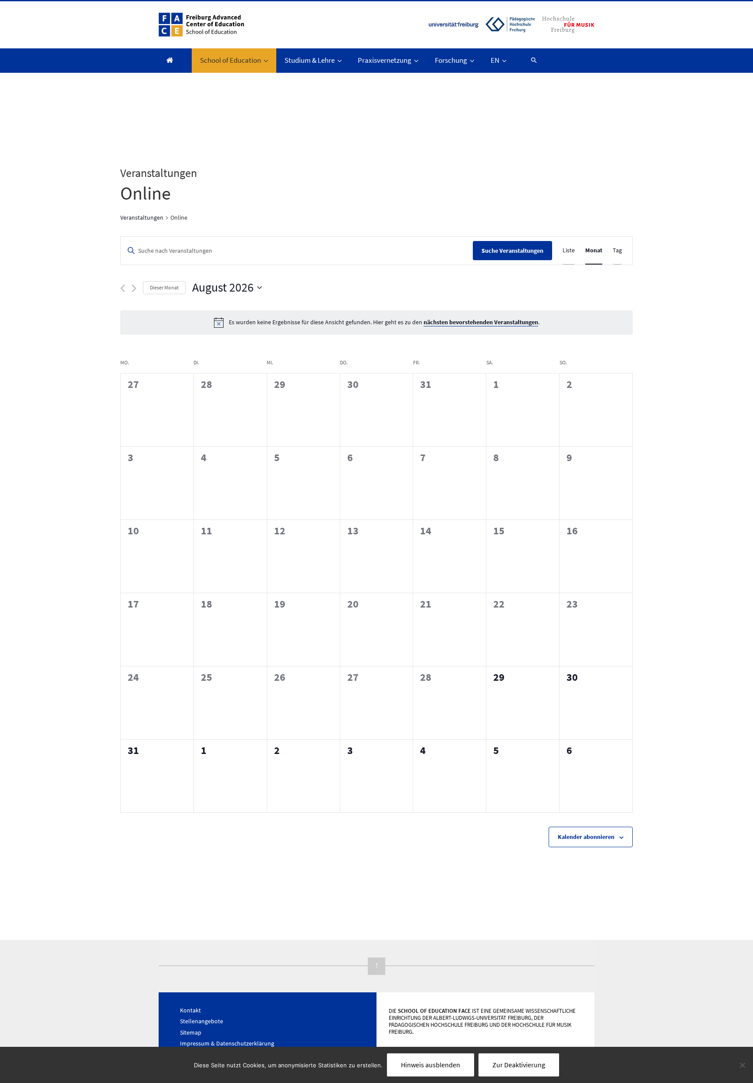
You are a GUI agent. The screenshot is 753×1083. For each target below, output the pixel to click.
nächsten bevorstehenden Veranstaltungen (481, 322)
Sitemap (190, 1032)
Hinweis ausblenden (430, 1064)
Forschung (451, 60)
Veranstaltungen (141, 217)
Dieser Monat (164, 287)
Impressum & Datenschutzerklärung (227, 1043)
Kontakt (190, 1010)
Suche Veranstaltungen (512, 251)
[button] (530, 60)
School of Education (230, 60)
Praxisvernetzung (384, 60)
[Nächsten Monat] (134, 288)
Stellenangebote (201, 1021)
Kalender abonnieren (586, 837)
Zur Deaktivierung (518, 1064)
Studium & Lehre (310, 60)
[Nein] (742, 1065)
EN (495, 60)
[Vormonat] (122, 288)
